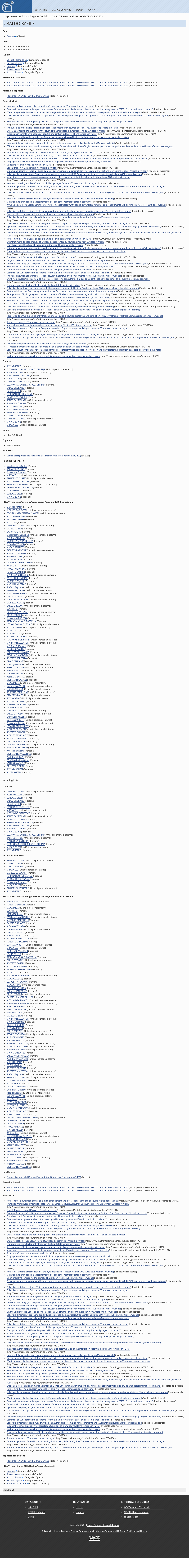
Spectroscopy (13, 69)
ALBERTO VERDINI (15, 756)
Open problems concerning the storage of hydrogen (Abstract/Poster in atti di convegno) (50, 214)
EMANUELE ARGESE (16, 716)
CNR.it (91, 9)
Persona (11, 36)
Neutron (11, 66)
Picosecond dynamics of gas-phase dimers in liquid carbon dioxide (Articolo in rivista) (48, 346)
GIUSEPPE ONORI (15, 519)
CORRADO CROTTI (15, 719)
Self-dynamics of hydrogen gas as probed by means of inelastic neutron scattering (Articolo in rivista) (56, 294)
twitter (79, 1507)
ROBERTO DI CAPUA (16, 553)
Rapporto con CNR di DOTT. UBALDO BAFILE (28, 95)
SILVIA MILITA (13, 682)
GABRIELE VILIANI (15, 602)
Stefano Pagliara (15, 587)
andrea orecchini (15, 372)
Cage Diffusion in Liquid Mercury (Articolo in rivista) (32, 167)
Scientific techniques (17, 59)
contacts (80, 1512)
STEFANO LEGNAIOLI (17, 679)
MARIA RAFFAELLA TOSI (18, 642)
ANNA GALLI (12, 630)
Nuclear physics (14, 63)
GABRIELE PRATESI (15, 581)
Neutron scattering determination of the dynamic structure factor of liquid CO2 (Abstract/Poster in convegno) (60, 198)
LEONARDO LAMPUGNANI (19, 624)
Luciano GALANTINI (16, 686)
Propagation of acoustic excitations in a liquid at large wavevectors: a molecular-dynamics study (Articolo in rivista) (62, 161)
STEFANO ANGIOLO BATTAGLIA (22, 621)
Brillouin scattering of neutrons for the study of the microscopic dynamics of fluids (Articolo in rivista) (56, 130)
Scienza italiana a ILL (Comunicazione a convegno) (31, 322)
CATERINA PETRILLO (16, 744)
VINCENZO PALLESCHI (17, 747)
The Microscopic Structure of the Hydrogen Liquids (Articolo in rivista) (41, 257)
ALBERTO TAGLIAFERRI (17, 510)
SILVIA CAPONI (14, 698)
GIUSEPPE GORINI (15, 766)
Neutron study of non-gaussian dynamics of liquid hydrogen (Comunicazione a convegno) (50, 106)
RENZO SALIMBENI (16, 400)
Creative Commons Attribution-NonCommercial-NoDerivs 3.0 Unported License (108, 1531)
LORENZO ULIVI (14, 415)
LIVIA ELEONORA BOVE (18, 726)
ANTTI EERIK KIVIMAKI (17, 578)
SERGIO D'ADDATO (16, 667)
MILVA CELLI (12, 424)
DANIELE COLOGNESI (17, 397)
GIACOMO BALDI (15, 695)
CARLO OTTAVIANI (15, 713)
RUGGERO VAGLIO (16, 649)
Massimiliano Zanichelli (18, 534)
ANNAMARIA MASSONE (18, 760)
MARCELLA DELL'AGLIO (18, 575)
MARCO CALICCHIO (16, 538)
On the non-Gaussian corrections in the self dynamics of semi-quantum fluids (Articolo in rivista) (53, 356)
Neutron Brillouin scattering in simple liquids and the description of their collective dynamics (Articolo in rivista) (61, 143)
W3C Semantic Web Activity (137, 1507)
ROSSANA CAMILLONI (17, 692)
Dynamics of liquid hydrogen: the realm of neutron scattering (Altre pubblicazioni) (47, 343)
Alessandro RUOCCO (17, 618)
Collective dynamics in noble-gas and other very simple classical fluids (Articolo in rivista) (49, 155)
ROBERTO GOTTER (16, 571)
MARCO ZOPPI (14, 378)
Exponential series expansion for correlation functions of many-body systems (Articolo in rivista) (53, 152)
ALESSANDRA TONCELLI (18, 593)
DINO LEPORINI (14, 615)
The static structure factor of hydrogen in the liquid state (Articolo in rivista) (43, 285)
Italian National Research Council (103, 1525)
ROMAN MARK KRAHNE (18, 639)
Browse (79, 9)
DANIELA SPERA (14, 528)
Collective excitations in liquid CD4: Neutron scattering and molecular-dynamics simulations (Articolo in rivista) (60, 306)
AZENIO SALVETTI (15, 676)
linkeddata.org (131, 1516)
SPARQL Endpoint (61, 9)
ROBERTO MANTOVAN (17, 612)
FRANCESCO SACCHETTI (18, 381)
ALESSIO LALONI (14, 406)
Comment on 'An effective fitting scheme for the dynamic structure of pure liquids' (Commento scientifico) (58, 272)
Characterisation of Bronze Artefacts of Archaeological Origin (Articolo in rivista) (46, 303)
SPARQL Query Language (136, 1512)
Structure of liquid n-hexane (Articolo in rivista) (29, 164)
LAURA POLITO (14, 531)
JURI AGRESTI (13, 565)
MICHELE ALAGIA (15, 673)
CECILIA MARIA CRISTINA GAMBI (22, 513)
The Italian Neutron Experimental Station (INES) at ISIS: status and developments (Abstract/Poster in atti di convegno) (64, 275)
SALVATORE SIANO (16, 387)
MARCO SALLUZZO (16, 547)
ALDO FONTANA (14, 627)
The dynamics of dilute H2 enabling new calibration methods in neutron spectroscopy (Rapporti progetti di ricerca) (62, 127)
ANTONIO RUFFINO (16, 701)
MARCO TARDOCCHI (16, 645)
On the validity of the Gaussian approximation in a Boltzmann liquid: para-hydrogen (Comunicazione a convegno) (62, 291)
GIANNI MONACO (15, 590)
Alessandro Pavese (16, 723)
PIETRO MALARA (14, 556)
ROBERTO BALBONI (16, 732)
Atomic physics (14, 72)
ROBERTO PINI (14, 391)
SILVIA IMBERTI (14, 366)
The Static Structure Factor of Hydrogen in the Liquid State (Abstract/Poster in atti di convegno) (53, 334)
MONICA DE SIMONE (17, 729)
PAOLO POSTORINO (16, 568)
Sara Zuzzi (12, 522)
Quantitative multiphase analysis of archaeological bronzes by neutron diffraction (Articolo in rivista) (55, 241)
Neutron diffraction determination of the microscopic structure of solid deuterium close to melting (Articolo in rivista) (64, 266)
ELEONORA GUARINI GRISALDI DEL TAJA (26, 369)
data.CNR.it (41, 9)
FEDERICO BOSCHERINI (18, 738)
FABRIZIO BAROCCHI (16, 550)
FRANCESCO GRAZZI (16, 418)
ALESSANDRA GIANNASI (18, 375)
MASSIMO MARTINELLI (18, 704)
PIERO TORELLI (14, 670)
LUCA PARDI (12, 608)
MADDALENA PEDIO (16, 584)
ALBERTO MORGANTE (17, 735)
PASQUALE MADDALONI (18, 655)
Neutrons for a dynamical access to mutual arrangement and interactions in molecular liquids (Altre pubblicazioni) (62, 300)
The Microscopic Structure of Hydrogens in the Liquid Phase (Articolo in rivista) (45, 245)
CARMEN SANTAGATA (17, 741)
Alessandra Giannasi (16, 403)
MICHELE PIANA (14, 507)
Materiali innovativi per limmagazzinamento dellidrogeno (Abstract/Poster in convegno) (49, 201)
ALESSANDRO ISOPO (17, 516)
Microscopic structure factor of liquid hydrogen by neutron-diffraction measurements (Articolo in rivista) (58, 297)
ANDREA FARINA (14, 559)
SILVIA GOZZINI (14, 633)
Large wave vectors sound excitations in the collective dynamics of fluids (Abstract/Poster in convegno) (57, 260)
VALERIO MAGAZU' (16, 763)
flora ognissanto (15, 664)
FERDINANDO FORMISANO (20, 394)
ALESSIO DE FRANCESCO (18, 409)
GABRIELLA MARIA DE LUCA (20, 541)
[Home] (16, 6)
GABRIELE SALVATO (16, 707)
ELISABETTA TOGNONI (17, 636)
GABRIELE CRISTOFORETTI (19, 562)
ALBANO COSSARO (16, 544)
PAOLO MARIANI (15, 661)
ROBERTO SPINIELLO (17, 658)
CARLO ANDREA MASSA (18, 652)
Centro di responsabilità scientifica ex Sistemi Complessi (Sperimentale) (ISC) (44, 455)
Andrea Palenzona (15, 750)
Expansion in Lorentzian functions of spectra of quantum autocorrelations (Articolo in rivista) (52, 133)
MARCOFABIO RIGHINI (17, 599)
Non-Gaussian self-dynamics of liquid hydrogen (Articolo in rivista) (39, 229)
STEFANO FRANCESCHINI (19, 753)
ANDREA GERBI (14, 772)
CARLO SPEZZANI (15, 605)
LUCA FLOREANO (15, 689)
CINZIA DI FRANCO (16, 596)
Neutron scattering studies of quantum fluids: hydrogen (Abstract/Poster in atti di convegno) (52, 183)
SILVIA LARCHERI (15, 769)
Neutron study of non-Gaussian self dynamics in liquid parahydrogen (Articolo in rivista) (49, 238)
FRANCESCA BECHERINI (18, 412)
